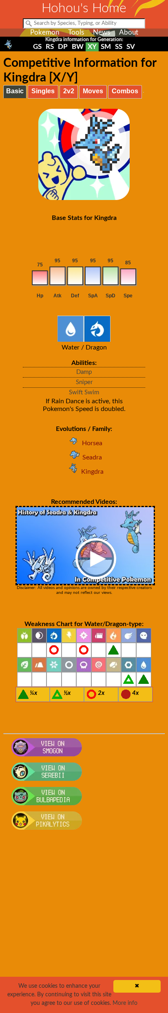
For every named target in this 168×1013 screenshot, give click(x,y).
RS (50, 46)
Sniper (84, 382)
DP (63, 46)
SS (118, 46)
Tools (76, 32)
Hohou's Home (84, 8)
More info (125, 1003)
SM (106, 46)
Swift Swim (84, 392)
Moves (93, 91)
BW (78, 46)
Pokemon (44, 32)
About (128, 32)
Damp (84, 372)
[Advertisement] (84, 926)
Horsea (92, 443)
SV (130, 46)
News (101, 32)
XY (92, 46)
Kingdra (92, 471)
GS (37, 46)
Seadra (92, 457)
